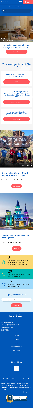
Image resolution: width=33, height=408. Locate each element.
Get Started (16, 186)
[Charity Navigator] (16, 370)
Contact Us (16, 339)
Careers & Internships (16, 346)
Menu (5, 11)
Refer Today (16, 119)
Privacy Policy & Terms (11, 392)
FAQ (26, 392)
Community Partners (16, 102)
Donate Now (16, 52)
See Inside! (17, 248)
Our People (16, 354)
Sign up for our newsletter (16, 295)
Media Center (16, 350)
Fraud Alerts (16, 343)
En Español (16, 335)
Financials (20, 392)
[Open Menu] (20, 2)
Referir (16, 81)
